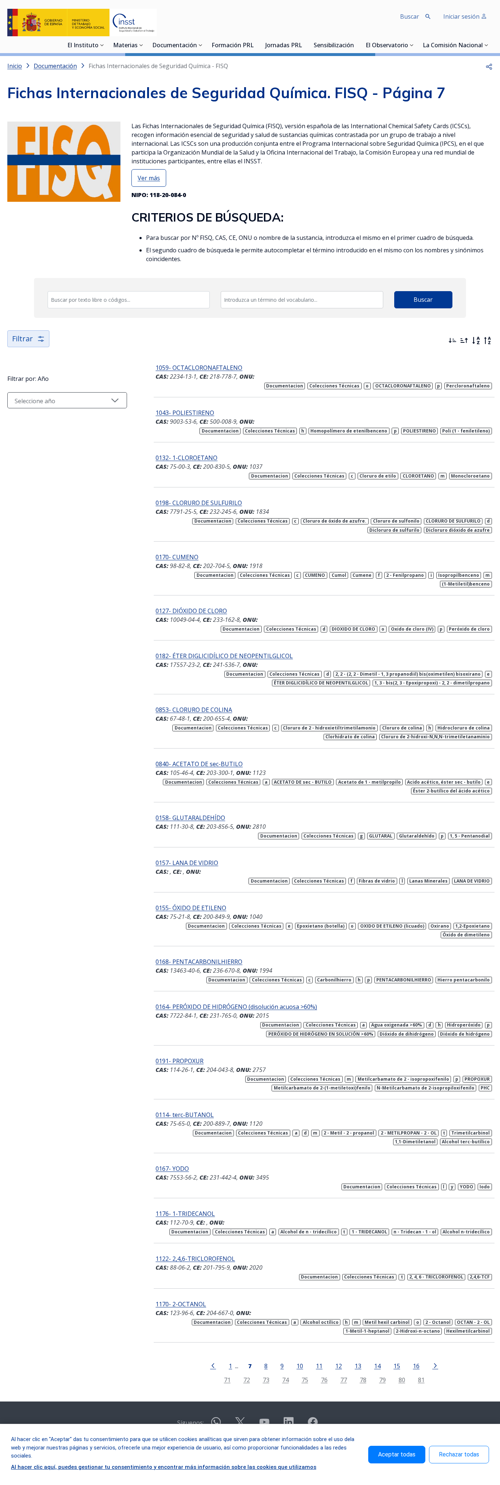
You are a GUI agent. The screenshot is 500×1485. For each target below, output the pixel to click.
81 (421, 1380)
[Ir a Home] (82, 22)
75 (305, 1380)
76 (324, 1380)
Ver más (149, 178)
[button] (489, 66)
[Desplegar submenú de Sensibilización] (356, 45)
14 (377, 1366)
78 (363, 1380)
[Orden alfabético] (476, 341)
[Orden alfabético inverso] (487, 341)
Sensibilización (334, 45)
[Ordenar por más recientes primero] (452, 341)
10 (299, 1366)
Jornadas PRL (283, 45)
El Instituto (82, 45)
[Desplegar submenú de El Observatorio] (411, 45)
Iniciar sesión (462, 16)
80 (402, 1380)
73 (266, 1380)
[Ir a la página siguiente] (435, 1365)
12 (338, 1366)
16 (416, 1366)
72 (246, 1380)
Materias (125, 45)
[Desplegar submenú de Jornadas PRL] (304, 45)
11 (319, 1366)
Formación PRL (233, 45)
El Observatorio (387, 45)
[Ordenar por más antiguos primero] (464, 341)
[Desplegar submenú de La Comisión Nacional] (486, 45)
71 (227, 1380)
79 (382, 1380)
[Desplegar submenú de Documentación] (200, 45)
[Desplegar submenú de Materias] (141, 45)
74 (285, 1380)
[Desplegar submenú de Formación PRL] (256, 45)
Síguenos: (190, 1423)
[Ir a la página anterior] (213, 1365)
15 (396, 1366)
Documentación (174, 45)
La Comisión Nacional (453, 45)
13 (358, 1366)
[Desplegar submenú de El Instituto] (102, 45)
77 (343, 1380)
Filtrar (22, 339)
